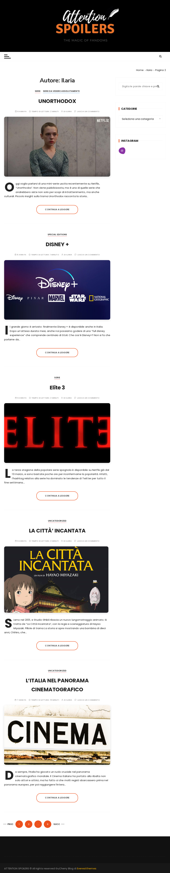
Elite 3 (57, 387)
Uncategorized (57, 520)
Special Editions (57, 234)
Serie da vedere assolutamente (61, 91)
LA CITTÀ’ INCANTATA (57, 530)
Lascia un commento (88, 111)
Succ (56, 824)
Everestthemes (86, 868)
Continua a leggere (57, 209)
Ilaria (69, 111)
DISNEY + (57, 244)
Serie (38, 91)
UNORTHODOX (57, 101)
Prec (10, 824)
